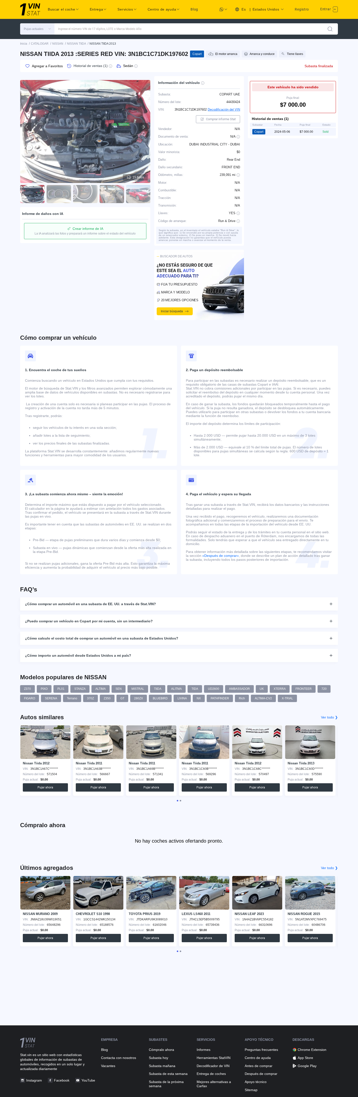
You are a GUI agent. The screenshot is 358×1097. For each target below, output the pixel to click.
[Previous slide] (27, 127)
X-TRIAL (287, 698)
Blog (194, 9)
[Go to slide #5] (138, 194)
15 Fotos (138, 177)
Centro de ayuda (258, 1058)
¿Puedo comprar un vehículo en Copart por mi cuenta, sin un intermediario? (89, 621)
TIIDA (157, 689)
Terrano (72, 698)
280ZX (138, 698)
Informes (203, 1050)
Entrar (326, 9)
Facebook (61, 1080)
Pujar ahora (45, 787)
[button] (37, 29)
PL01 (60, 689)
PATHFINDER (220, 698)
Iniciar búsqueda (172, 311)
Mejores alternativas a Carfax (214, 1084)
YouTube (88, 1080)
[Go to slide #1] (32, 194)
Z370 (27, 689)
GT (122, 698)
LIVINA (182, 698)
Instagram (34, 1080)
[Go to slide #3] (85, 194)
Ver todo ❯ (329, 717)
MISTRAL (137, 689)
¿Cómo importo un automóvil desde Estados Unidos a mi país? (78, 655)
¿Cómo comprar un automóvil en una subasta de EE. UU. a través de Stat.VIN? (90, 604)
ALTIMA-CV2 (263, 698)
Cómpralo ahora (161, 1050)
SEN (118, 689)
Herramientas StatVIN (213, 1058)
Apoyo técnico (256, 1082)
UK (262, 689)
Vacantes (108, 1066)
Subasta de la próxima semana (166, 1084)
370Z (90, 698)
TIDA (195, 689)
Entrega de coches (211, 1074)
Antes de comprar (258, 1066)
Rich (242, 698)
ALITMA (176, 689)
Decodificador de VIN (213, 1066)
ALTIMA (100, 689)
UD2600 (213, 689)
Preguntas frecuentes (261, 1050)
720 (324, 689)
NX (199, 698)
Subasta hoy (158, 1058)
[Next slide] (143, 127)
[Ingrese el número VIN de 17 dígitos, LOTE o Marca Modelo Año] (330, 29)
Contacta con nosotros (118, 1058)
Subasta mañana (162, 1066)
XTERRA (280, 689)
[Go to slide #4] (112, 194)
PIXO (44, 689)
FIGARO (29, 698)
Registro (302, 9)
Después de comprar (261, 1074)
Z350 (107, 698)
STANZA (80, 689)
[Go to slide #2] (59, 194)
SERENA (51, 698)
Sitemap (251, 1090)
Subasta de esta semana (168, 1074)
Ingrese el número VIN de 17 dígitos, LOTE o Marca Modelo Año (99, 29)
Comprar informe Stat (221, 119)
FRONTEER (303, 689)
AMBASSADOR (239, 689)
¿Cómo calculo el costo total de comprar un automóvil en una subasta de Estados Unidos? (101, 638)
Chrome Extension (312, 1050)
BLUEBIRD (160, 698)
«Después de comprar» (220, 556)
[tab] (177, 800)
